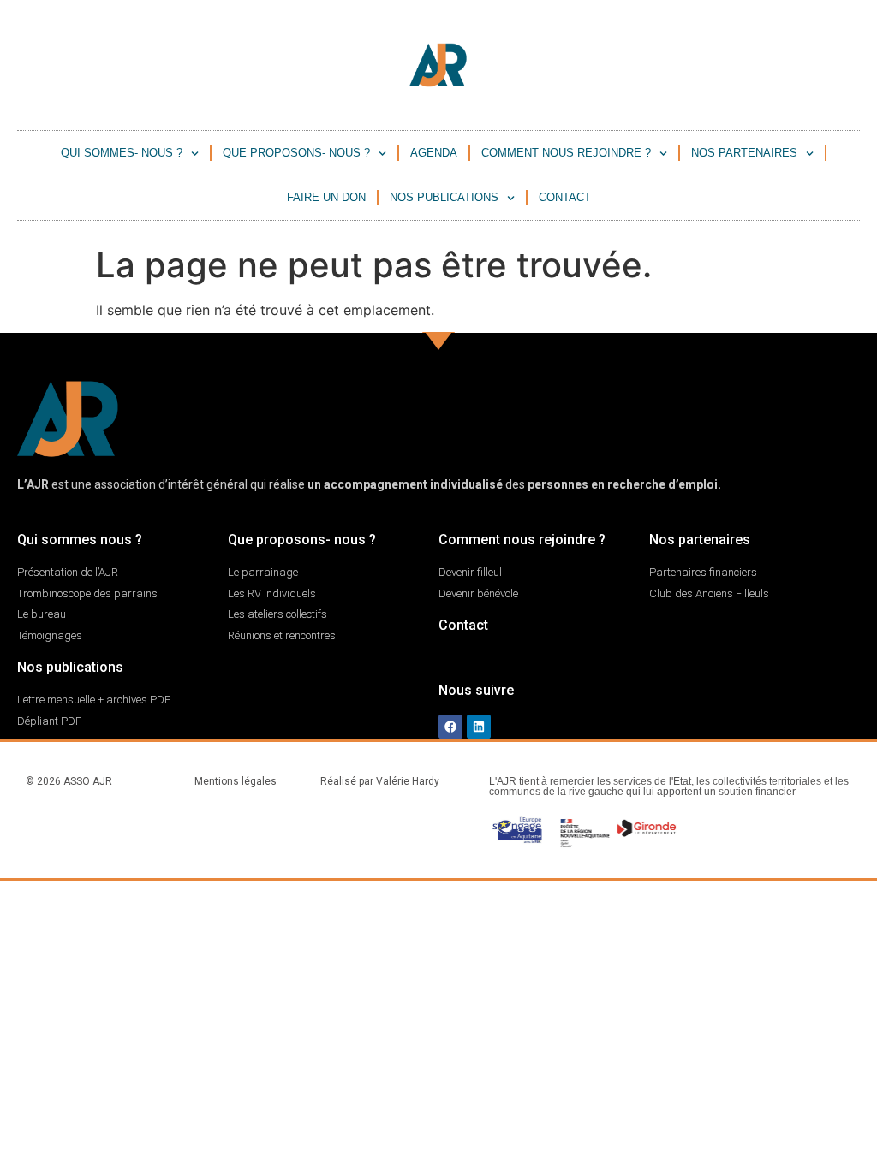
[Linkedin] (479, 727)
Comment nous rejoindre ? (566, 152)
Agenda (433, 152)
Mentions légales (235, 781)
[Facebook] (450, 727)
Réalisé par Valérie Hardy (379, 781)
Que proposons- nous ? (296, 152)
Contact (565, 197)
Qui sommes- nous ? (121, 152)
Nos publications (444, 197)
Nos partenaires (744, 152)
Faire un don (326, 197)
